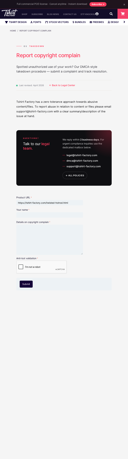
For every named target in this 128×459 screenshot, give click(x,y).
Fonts (37, 22)
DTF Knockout (89, 14)
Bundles (80, 22)
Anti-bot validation (26, 258)
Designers (117, 22)
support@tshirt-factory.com (83, 166)
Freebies (98, 22)
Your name (22, 209)
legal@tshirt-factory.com (81, 155)
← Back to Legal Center (62, 85)
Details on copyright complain (32, 222)
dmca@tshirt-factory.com (82, 160)
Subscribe (37, 14)
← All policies (75, 175)
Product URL (23, 197)
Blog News (53, 14)
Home (13, 30)
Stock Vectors (59, 22)
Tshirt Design (17, 22)
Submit (26, 284)
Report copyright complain (35, 30)
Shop (24, 14)
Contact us (69, 14)
